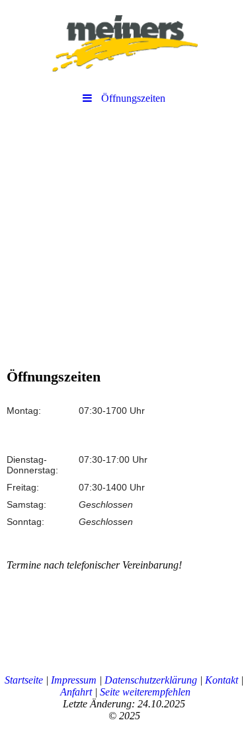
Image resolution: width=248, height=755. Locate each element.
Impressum (74, 680)
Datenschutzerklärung (150, 680)
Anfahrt (76, 691)
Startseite (24, 680)
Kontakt (221, 680)
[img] (124, 43)
